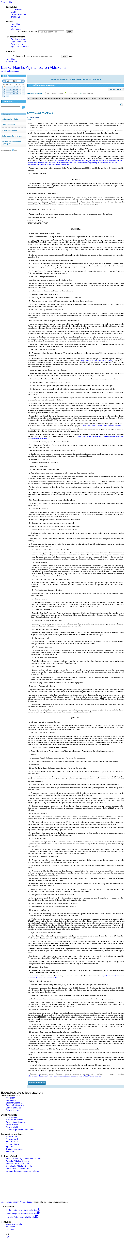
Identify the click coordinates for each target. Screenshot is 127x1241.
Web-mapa (16, 29)
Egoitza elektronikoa (10, 71)
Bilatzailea (15, 27)
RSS (15, 150)
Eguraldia (10, 1147)
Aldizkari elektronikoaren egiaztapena (11, 143)
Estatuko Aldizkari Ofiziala (17, 1168)
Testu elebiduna (88, 93)
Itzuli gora (10, 1229)
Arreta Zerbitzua (13, 1125)
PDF (55, 93)
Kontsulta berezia (8, 125)
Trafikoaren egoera (14, 1149)
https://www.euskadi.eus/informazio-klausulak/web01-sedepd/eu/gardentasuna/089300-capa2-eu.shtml (64, 1076)
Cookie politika (17, 44)
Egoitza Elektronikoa (20, 47)
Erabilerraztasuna (19, 39)
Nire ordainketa (12, 1144)
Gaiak (13, 12)
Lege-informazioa (18, 42)
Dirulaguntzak (12, 1139)
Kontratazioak (12, 1142)
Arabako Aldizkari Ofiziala (17, 1161)
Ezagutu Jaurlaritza (14, 1120)
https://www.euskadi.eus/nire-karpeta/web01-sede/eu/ (102, 425)
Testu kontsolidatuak (10, 130)
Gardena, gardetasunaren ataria (20, 1130)
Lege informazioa (13, 1108)
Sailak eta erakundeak (16, 1122)
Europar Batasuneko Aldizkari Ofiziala (22, 1171)
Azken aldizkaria (6, 150)
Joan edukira (6, 2)
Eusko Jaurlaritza (18, 14)
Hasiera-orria (16, 9)
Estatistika (10, 1152)
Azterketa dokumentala (37, 1083)
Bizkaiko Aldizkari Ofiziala (17, 1163)
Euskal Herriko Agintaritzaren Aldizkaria (33, 67)
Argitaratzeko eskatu (10, 119)
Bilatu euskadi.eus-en (27, 31)
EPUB (72, 93)
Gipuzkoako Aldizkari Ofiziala (19, 1166)
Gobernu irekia (12, 1127)
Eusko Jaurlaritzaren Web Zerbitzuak (17, 1202)
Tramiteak (15, 17)
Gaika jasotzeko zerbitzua (12, 136)
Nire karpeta (11, 62)
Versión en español (14, 1224)
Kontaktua (15, 24)
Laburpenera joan (116, 89)
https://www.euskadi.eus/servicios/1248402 (96, 361)
